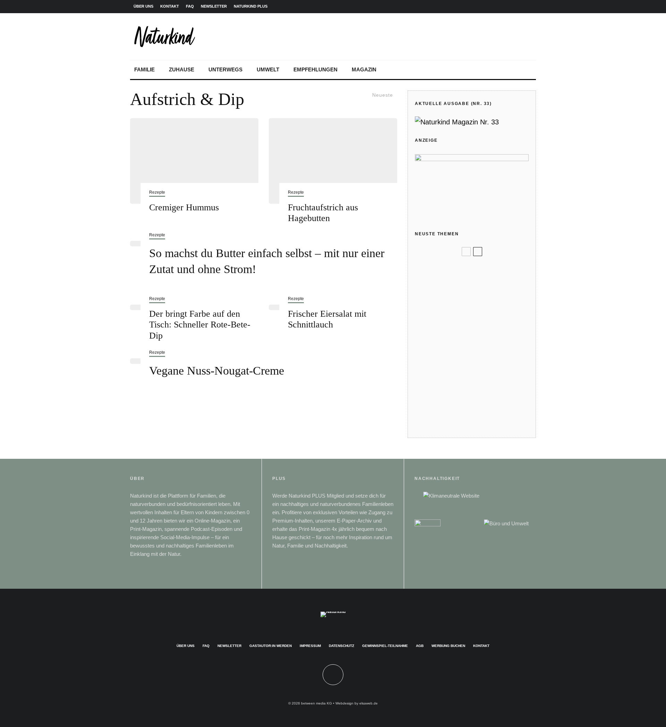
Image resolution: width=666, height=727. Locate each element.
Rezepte (157, 192)
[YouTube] (519, 6)
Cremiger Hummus (184, 207)
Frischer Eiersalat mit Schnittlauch (327, 319)
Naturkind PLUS (250, 6)
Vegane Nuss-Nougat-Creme (216, 370)
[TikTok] (530, 6)
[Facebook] (486, 6)
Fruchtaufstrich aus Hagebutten (323, 212)
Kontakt (481, 646)
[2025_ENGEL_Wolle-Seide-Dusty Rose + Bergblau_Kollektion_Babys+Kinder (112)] (426, 291)
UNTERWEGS (225, 69)
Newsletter (229, 646)
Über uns (186, 646)
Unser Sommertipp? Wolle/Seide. (485, 290)
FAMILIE (144, 69)
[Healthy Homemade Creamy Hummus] (194, 161)
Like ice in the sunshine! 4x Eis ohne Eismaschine (482, 344)
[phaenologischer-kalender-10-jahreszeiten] (426, 425)
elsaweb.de (368, 703)
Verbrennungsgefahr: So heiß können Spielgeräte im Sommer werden (482, 372)
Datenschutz (341, 646)
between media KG (316, 703)
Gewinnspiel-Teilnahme (385, 646)
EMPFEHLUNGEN (315, 69)
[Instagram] (497, 6)
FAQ (190, 6)
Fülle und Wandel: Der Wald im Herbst (483, 270)
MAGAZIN (364, 69)
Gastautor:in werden (270, 646)
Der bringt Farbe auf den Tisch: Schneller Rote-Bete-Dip (199, 324)
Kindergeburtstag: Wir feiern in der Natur (483, 316)
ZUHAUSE (181, 69)
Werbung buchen (448, 646)
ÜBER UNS (143, 6)
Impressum (310, 646)
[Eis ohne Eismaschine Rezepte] (426, 345)
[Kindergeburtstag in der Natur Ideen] (426, 316)
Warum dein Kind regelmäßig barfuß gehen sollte (480, 401)
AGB (420, 646)
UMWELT (268, 69)
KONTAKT (169, 6)
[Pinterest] (508, 6)
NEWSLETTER (214, 6)
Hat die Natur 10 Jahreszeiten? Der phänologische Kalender (482, 425)
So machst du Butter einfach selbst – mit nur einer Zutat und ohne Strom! (266, 261)
